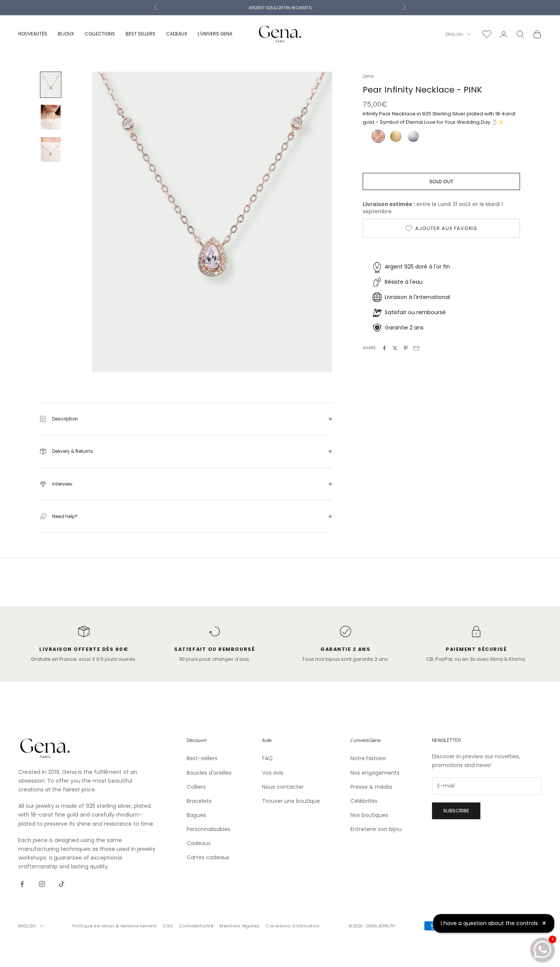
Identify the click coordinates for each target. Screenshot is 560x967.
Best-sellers (202, 758)
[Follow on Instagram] (42, 884)
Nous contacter (283, 787)
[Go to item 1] (50, 85)
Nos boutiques (369, 815)
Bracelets (199, 801)
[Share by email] (416, 348)
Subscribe (456, 810)
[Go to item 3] (50, 149)
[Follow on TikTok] (62, 884)
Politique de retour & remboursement (114, 926)
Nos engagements (375, 773)
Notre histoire (368, 758)
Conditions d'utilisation (293, 926)
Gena (368, 76)
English (454, 34)
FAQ (267, 758)
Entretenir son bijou (376, 829)
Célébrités (364, 801)
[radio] (377, 136)
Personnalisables (208, 829)
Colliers (196, 787)
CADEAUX (176, 33)
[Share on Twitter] (395, 348)
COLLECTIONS (100, 33)
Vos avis (272, 773)
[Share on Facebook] (384, 348)
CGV (168, 926)
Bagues (196, 815)
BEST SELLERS (140, 33)
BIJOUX (66, 33)
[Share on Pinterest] (406, 348)
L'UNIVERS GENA (215, 33)
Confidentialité (196, 926)
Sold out (441, 181)
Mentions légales (239, 926)
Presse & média (371, 787)
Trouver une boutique (291, 801)
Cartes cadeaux (208, 857)
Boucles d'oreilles (209, 773)
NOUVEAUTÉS (32, 33)
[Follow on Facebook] (22, 884)
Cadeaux (199, 843)
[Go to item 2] (50, 117)
